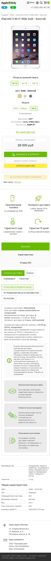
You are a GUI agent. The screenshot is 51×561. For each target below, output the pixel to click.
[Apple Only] (8, 2)
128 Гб (35, 83)
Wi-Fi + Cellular (20, 108)
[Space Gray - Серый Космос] (31, 96)
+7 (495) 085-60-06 (40, 7)
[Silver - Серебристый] (25, 96)
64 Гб (24, 83)
